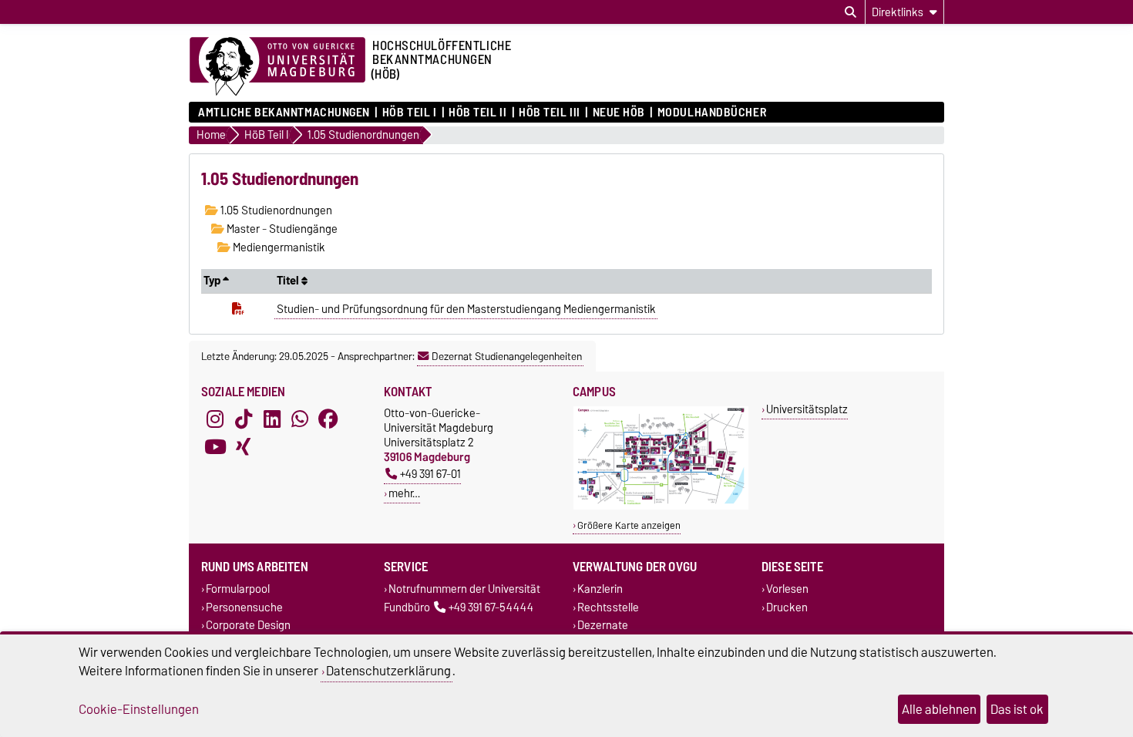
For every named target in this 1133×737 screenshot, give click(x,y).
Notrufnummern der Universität (464, 589)
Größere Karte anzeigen (629, 525)
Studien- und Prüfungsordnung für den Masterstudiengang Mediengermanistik (466, 309)
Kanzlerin (600, 589)
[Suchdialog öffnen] (850, 12)
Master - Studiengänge (281, 229)
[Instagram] (215, 419)
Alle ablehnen (939, 709)
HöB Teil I (409, 112)
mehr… (404, 493)
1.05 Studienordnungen (275, 210)
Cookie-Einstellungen (139, 709)
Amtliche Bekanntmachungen (284, 112)
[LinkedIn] (272, 419)
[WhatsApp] (300, 419)
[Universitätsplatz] (661, 506)
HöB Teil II (477, 112)
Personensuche (244, 607)
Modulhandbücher (711, 112)
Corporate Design (248, 625)
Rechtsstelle (608, 607)
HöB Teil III (549, 112)
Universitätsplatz (807, 409)
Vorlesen (787, 589)
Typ (213, 280)
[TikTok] (243, 419)
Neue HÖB (619, 112)
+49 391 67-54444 (491, 607)
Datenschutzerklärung (388, 670)
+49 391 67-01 (430, 473)
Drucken (787, 607)
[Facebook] (328, 419)
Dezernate (602, 625)
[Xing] (243, 447)
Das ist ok (1017, 709)
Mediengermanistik (277, 247)
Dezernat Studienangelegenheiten (507, 356)
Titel (289, 280)
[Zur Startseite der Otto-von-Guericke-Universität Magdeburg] (277, 67)
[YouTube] (215, 447)
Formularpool (238, 589)
